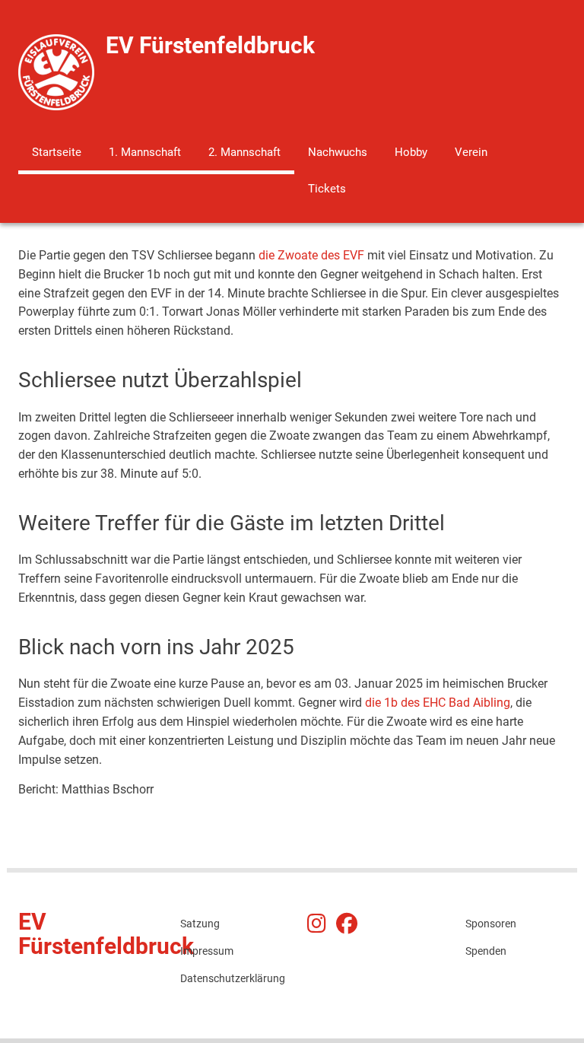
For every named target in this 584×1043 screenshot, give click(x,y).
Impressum (206, 951)
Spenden (485, 951)
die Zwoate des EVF (311, 255)
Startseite (56, 152)
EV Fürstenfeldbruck (210, 45)
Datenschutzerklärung (230, 978)
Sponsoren (490, 923)
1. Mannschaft (145, 152)
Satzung (200, 923)
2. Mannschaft (244, 152)
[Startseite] (56, 71)
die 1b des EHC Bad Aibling (437, 702)
